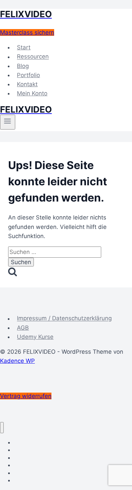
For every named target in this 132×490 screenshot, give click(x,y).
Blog (23, 66)
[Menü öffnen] (7, 122)
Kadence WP (17, 360)
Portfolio (28, 75)
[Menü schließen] (2, 427)
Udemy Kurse (35, 336)
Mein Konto (32, 93)
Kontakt (27, 84)
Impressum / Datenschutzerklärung (64, 318)
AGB (23, 327)
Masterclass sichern (27, 32)
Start (23, 47)
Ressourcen (33, 56)
